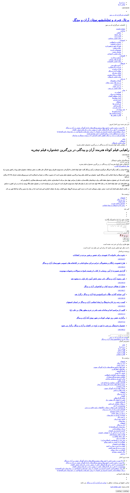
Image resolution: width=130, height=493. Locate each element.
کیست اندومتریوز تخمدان (116, 431)
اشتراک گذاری (119, 166)
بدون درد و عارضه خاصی (116, 448)
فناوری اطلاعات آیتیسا (115, 486)
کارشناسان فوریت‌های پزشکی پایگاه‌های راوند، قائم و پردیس (105, 407)
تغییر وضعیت (120, 386)
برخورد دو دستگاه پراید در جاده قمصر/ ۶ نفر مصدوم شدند (106, 133)
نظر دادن (126, 166)
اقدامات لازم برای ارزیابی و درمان (113, 409)
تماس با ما (121, 4)
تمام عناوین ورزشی (114, 88)
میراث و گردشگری (114, 67)
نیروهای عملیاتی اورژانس (116, 404)
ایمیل (127, 223)
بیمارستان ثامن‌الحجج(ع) (117, 427)
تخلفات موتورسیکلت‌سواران (115, 377)
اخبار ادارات (117, 100)
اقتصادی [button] (122, 56)
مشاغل (118, 102)
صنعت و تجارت (116, 57)
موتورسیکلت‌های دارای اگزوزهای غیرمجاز (111, 384)
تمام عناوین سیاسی (114, 38)
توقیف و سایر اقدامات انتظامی (115, 375)
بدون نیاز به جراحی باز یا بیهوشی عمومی (111, 432)
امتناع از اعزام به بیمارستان (116, 415)
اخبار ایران (117, 36)
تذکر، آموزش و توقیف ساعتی (115, 379)
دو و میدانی (117, 84)
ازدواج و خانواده (116, 44)
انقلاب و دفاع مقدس (114, 75)
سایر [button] (123, 90)
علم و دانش (117, 106)
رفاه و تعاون (117, 48)
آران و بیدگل (121, 363)
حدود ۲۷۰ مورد (120, 373)
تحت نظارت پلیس (119, 390)
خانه (123, 139)
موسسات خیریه (115, 50)
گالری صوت (121, 352)
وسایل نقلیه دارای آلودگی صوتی (114, 388)
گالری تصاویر (120, 354)
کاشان (123, 396)
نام (128, 221)
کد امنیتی (126, 233)
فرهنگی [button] (122, 63)
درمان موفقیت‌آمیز (118, 429)
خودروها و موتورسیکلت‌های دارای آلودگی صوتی (109, 367)
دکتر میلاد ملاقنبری (118, 436)
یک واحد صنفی (120, 402)
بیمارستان (121, 421)
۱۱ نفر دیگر (121, 417)
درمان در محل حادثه (118, 413)
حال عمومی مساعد (118, 452)
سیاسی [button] (122, 31)
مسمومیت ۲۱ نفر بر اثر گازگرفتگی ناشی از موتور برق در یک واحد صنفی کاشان (98, 130)
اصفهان (122, 361)
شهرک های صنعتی (115, 59)
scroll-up (125, 491)
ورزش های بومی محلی (113, 82)
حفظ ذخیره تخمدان (118, 444)
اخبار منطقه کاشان (114, 96)
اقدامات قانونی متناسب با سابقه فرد (113, 382)
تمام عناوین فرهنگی (114, 77)
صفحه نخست (120, 29)
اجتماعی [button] (122, 40)
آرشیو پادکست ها (115, 113)
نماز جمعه (117, 34)
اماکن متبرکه (116, 73)
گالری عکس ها (116, 115)
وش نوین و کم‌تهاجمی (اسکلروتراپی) (113, 440)
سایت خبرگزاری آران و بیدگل (96, 483)
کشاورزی (118, 92)
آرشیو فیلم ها (116, 111)
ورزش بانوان (116, 86)
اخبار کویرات (117, 107)
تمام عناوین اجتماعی (114, 54)
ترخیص (122, 454)
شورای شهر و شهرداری (113, 46)
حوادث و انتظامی (115, 42)
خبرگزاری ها (117, 104)
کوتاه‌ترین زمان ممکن (118, 450)
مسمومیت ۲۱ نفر (119, 406)
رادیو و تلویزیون (116, 65)
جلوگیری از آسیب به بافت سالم (114, 442)
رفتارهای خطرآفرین (118, 369)
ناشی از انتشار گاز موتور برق (115, 400)
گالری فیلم (121, 350)
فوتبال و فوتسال (115, 81)
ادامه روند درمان (119, 419)
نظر (128, 231)
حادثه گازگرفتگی (119, 398)
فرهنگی (122, 141)
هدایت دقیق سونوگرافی (117, 434)
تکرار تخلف (121, 381)
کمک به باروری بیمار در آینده (115, 446)
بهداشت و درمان (115, 94)
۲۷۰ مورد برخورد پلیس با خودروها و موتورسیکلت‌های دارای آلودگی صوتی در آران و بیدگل (95, 128)
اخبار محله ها (116, 98)
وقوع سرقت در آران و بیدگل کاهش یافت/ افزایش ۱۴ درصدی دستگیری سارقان (98, 135)
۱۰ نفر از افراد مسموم (117, 411)
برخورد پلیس (121, 365)
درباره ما (122, 2)
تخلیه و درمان (120, 438)
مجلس (119, 32)
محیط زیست (116, 52)
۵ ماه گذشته (121, 371)
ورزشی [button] (122, 79)
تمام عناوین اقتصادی (114, 61)
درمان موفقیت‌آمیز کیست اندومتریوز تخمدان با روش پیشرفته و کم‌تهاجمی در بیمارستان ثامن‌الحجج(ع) (91, 132)
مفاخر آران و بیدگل (114, 71)
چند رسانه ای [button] (120, 109)
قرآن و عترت (116, 69)
